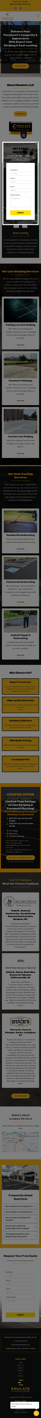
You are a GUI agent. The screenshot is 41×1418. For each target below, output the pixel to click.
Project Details (15, 195)
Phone (13, 178)
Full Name (14, 170)
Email (12, 186)
